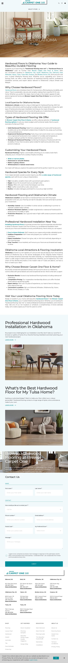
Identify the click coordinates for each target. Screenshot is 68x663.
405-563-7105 (24, 598)
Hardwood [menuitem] (8, 634)
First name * (8, 488)
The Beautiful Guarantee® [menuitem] (40, 638)
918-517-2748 (38, 598)
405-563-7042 (9, 585)
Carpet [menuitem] (7, 637)
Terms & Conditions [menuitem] (54, 642)
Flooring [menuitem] (7, 628)
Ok (56, 658)
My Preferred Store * (41, 526)
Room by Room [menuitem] (56, 631)
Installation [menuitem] (39, 645)
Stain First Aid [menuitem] (40, 631)
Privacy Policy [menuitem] (55, 646)
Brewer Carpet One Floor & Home (45, 70)
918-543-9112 (53, 598)
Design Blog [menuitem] (24, 644)
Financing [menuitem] (8, 649)
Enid (61, 72)
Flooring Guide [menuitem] (40, 634)
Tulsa (19, 74)
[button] (58, 3)
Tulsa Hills (24, 74)
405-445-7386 (54, 587)
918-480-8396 (9, 612)
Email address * (39, 515)
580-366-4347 (24, 587)
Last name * (38, 488)
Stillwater (8, 74)
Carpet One (8, 28)
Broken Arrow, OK (43, 74)
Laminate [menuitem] (8, 640)
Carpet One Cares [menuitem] (54, 635)
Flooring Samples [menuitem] (23, 631)
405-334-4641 (39, 585)
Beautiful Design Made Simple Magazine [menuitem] (25, 638)
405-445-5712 (9, 599)
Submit (34, 564)
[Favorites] (62, 3)
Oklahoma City (30, 72)
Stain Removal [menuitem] (40, 628)
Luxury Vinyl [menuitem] (9, 631)
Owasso (31, 74)
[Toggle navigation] (2, 3)
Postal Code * (9, 526)
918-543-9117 (23, 610)
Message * (8, 537)
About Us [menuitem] (54, 628)
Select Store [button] (32, 9)
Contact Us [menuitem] (54, 639)
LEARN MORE (9, 340)
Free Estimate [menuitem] (9, 646)
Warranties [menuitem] (39, 642)
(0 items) (65, 3)
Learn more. (33, 660)
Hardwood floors (11, 90)
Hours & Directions (11, 587)
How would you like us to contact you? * (16, 505)
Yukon (14, 74)
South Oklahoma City (44, 72)
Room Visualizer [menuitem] (25, 628)
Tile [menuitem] (6, 643)
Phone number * (10, 515)
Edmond (56, 72)
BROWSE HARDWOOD (12, 475)
